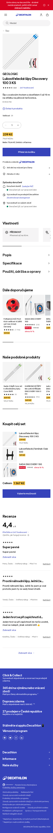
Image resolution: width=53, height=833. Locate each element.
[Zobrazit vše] (4, 31)
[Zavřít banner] (48, 5)
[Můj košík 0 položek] (47, 15)
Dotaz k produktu (14, 108)
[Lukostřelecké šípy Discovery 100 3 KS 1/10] (20, 52)
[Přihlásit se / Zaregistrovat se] (41, 15)
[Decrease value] (6, 125)
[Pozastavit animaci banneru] (44, 5)
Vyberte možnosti (26, 493)
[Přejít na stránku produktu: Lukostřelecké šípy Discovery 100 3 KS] (10, 439)
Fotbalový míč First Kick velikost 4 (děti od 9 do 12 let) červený (13, 323)
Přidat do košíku (26, 152)
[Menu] (6, 15)
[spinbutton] (12, 125)
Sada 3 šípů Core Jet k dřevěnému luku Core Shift (13, 388)
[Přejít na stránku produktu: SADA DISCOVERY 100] (10, 470)
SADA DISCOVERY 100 (33, 320)
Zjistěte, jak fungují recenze (14, 535)
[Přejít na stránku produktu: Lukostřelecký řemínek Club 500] (10, 454)
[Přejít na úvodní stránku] (23, 15)
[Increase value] (18, 125)
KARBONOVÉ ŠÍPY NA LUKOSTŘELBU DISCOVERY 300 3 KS (33, 390)
